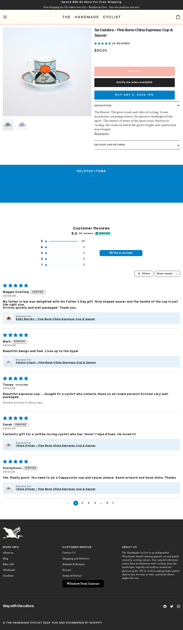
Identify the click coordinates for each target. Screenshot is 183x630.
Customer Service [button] (77, 547)
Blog (5, 558)
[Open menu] (8, 17)
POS (55, 623)
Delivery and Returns (109, 145)
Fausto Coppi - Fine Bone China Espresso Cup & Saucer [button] (56, 362)
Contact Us (68, 552)
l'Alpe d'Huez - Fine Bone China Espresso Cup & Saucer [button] (56, 445)
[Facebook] (165, 606)
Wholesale (9, 570)
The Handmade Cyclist (24, 623)
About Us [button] (129, 547)
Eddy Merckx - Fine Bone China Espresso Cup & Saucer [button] (55, 319)
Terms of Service (72, 575)
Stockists (8, 575)
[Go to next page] (114, 503)
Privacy (66, 570)
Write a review (121, 253)
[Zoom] (47, 72)
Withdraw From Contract (83, 583)
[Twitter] (171, 606)
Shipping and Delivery (75, 558)
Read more (101, 133)
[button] (103, 43)
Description (103, 106)
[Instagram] (178, 606)
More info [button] (11, 547)
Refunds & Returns (73, 564)
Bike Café (8, 564)
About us (8, 552)
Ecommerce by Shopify (84, 623)
